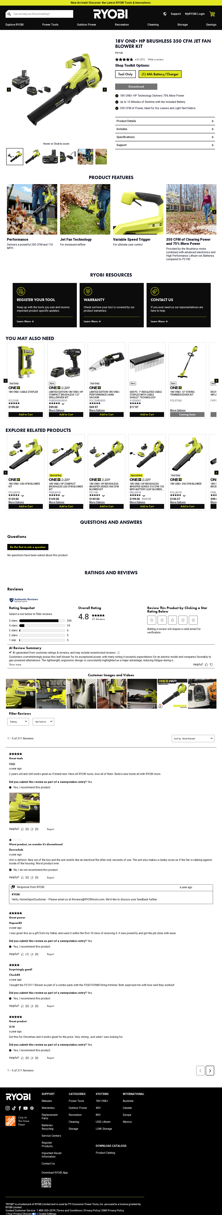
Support (176, 13)
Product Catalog (105, 1152)
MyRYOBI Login (195, 13)
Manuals (47, 1101)
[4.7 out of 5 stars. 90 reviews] (95, 495)
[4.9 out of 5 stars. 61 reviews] (55, 403)
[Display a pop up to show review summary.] (63, 405)
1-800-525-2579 (46, 1210)
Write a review (156, 59)
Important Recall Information (51, 1154)
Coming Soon (187, 414)
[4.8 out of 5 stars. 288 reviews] (136, 495)
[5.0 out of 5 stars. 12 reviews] (14, 403)
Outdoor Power (86, 24)
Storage (182, 24)
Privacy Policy (92, 1210)
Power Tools (50, 24)
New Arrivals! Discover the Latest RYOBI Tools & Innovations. (111, 2)
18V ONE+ (102, 1101)
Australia (128, 1101)
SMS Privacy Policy (113, 1210)
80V (98, 1115)
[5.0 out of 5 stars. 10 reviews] (136, 403)
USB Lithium (103, 1121)
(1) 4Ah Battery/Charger (160, 74)
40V (98, 1108)
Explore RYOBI (15, 24)
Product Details (126, 121)
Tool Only (125, 74)
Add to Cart (26, 414)
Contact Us (48, 1163)
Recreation (122, 24)
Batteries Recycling (47, 1127)
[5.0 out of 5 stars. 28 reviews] (95, 403)
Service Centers (51, 1135)
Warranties (48, 1108)
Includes (122, 129)
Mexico (127, 1121)
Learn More (24, 321)
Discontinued (136, 86)
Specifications (126, 137)
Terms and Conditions (69, 1210)
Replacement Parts (50, 1116)
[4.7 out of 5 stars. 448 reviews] (14, 495)
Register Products (47, 1144)
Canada (127, 1108)
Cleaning (153, 24)
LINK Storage (104, 1128)
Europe (127, 1115)
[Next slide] (105, 90)
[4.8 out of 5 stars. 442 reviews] (55, 495)
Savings (211, 24)
